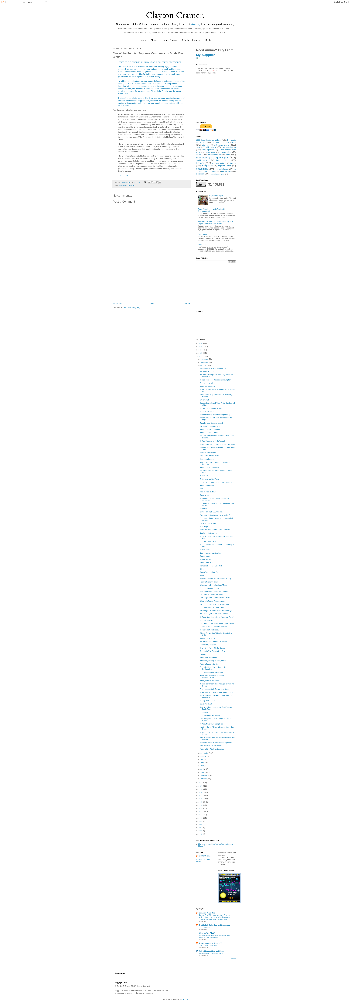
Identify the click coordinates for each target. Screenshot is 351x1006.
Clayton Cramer (205, 856)
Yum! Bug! (204, 527)
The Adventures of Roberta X (210, 943)
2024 (201, 350)
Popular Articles (169, 40)
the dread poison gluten (217, 174)
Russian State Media (208, 453)
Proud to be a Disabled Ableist (211, 423)
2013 (201, 808)
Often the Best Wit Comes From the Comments (217, 444)
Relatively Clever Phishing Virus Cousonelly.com (212, 676)
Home (143, 40)
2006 (201, 831)
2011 (201, 815)
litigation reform (225, 166)
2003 (201, 834)
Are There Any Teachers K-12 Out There (215, 604)
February (204, 776)
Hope (202, 575)
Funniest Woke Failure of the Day (212, 651)
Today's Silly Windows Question (212, 749)
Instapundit (123, 175)
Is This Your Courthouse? (209, 630)
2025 (201, 347)
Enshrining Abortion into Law (211, 553)
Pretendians (204, 495)
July (202, 760)
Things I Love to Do (207, 383)
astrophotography (222, 145)
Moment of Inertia (206, 620)
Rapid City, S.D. (206, 559)
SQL (201, 569)
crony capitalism (208, 150)
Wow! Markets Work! (207, 386)
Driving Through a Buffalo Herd (211, 512)
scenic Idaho (209, 171)
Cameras (203, 509)
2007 (201, 828)
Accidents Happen (207, 372)
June (202, 763)
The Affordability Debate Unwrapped (211, 953)
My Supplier (205, 55)
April (202, 769)
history (200, 163)
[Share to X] (154, 182)
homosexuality (218, 163)
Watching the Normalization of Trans (213, 585)
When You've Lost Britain (209, 456)
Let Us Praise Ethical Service (211, 746)
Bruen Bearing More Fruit (209, 572)
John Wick (204, 712)
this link (211, 71)
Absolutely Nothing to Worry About (213, 661)
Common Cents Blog (207, 913)
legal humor (131, 185)
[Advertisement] (151, 282)
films (228, 155)
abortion (205, 145)
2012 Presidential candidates (208, 140)
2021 (201, 783)
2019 (201, 789)
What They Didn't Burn (208, 658)
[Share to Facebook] (157, 182)
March (203, 772)
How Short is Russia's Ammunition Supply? (216, 579)
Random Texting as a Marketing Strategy (215, 415)
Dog (201, 489)
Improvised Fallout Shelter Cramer (213, 648)
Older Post (186, 304)
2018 (201, 792)
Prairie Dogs (205, 556)
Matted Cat (204, 476)
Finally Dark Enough (207, 701)
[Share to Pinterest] (159, 182)
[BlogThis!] (152, 182)
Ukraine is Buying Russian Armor (212, 601)
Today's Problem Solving (209, 664)
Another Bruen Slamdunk (209, 467)
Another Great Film (207, 485)
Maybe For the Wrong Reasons (211, 408)
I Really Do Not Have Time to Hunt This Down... (217, 692)
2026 (201, 343)
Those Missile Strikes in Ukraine (212, 595)
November (204, 362)
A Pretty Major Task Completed (211, 724)
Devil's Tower (205, 550)
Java (227, 142)
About (154, 40)
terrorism (200, 174)
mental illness (222, 169)
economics (225, 152)
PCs (234, 142)
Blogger (185, 999)
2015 (201, 802)
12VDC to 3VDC (206, 704)
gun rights (222, 157)
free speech (123, 185)
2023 (201, 353)
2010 (201, 818)
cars (198, 147)
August (203, 756)
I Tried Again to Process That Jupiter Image (216, 611)
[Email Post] (145, 182)
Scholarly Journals (191, 40)
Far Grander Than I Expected (211, 566)
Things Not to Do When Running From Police (217, 482)
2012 (201, 812)
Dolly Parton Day (204, 927)
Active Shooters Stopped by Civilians (214, 642)
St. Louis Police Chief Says (210, 426)
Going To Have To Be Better (208, 945)
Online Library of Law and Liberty (212, 951)
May (202, 766)
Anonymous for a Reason (209, 681)
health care (201, 160)
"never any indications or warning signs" (215, 515)
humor (233, 163)
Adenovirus (202, 234)
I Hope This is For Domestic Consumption (215, 380)
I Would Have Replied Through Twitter (214, 368)
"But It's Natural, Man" (208, 492)
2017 (201, 796)
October (203, 365)
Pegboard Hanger (216, 196)
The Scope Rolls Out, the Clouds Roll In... (215, 598)
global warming (203, 158)
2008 (201, 824)
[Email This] (149, 182)
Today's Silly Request (208, 645)
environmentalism (215, 155)
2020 (201, 786)
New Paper (202, 245)
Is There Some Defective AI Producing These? (217, 617)
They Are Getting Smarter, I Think (212, 608)
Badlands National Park (209, 533)
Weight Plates (205, 400)
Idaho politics (217, 142)
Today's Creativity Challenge (210, 582)
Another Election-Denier (209, 433)
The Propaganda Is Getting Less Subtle (214, 689)
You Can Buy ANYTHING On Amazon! (214, 614)
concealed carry (229, 147)
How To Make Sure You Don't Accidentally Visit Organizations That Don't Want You (215, 222)
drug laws (210, 152)
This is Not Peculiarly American (211, 672)
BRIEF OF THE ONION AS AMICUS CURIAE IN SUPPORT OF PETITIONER (149, 62)
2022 (201, 356)
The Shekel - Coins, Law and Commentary (215, 925)
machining (202, 168)
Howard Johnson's (207, 459)
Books (208, 40)
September (204, 753)
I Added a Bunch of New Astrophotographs (216, 743)
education (199, 155)
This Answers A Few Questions (211, 716)
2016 (201, 799)
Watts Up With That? (207, 933)
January (203, 779)
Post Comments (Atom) (131, 308)
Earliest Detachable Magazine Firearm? (215, 530)
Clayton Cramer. (175, 15)
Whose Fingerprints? (208, 638)
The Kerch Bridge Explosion (210, 588)
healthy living (222, 160)
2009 (201, 821)
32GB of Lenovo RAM (208, 523)
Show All (233, 958)
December (204, 359)
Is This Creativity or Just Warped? (212, 441)
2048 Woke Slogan (207, 411)
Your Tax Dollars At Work (209, 541)
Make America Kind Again (209, 479)
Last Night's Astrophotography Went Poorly (216, 591)
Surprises (203, 654)
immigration (207, 166)
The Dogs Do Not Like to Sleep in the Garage (217, 624)
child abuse (211, 147)
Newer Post (117, 304)
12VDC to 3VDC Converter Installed (213, 627)
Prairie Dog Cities (206, 563)
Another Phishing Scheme (210, 429)
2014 (201, 805)
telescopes (226, 171)
